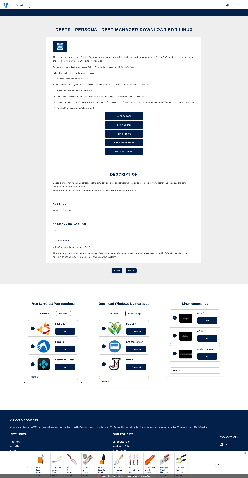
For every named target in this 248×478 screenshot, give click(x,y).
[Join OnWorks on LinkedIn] (221, 444)
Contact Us (15, 451)
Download (136, 331)
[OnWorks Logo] (5, 5)
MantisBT (131, 324)
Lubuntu (59, 342)
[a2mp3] (186, 318)
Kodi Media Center (64, 359)
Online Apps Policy (121, 442)
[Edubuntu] (44, 328)
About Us (14, 446)
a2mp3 (200, 313)
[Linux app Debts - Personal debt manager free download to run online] (60, 46)
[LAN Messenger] (115, 346)
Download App (124, 116)
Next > (131, 270)
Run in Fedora (124, 133)
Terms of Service (120, 451)
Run (65, 331)
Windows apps (134, 313)
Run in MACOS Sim (124, 151)
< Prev (117, 270)
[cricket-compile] (186, 353)
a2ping (200, 331)
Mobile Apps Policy (121, 446)
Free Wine (63, 313)
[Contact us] (226, 444)
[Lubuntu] (44, 346)
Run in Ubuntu (124, 125)
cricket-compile (205, 349)
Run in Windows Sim (124, 142)
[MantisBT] (115, 328)
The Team (15, 442)
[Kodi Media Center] (44, 364)
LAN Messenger (134, 342)
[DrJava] (115, 364)
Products (20, 5)
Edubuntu (60, 324)
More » (34, 377)
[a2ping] (186, 336)
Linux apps (113, 313)
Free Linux (44, 313)
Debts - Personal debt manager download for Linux (124, 29)
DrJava (129, 359)
